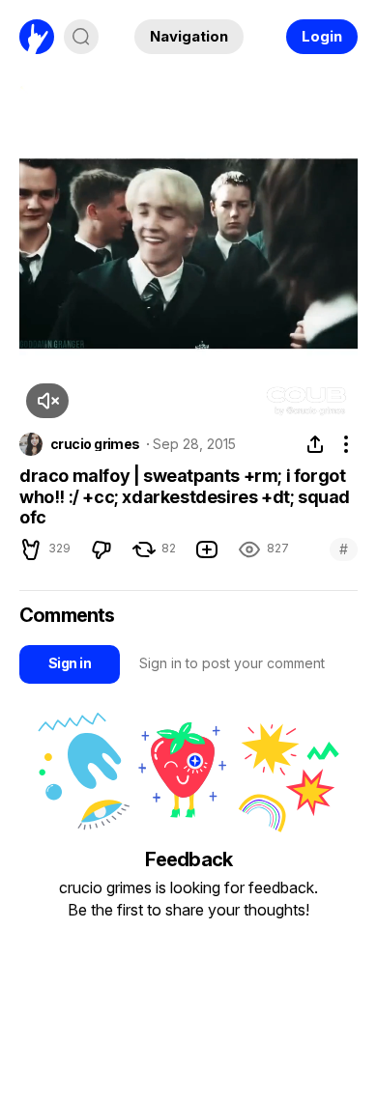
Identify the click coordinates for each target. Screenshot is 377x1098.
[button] (47, 400)
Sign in (69, 663)
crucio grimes (95, 444)
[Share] (315, 444)
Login (322, 36)
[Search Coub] (81, 36)
